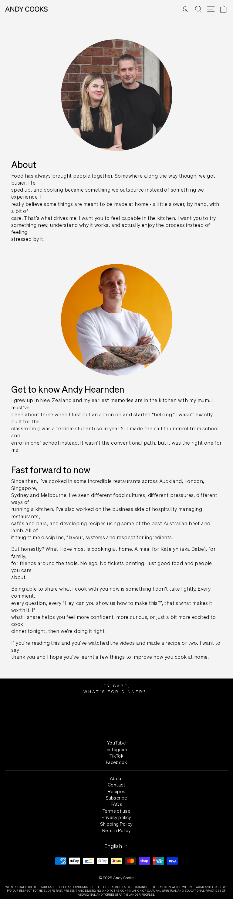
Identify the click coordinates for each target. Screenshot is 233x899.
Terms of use (116, 811)
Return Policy (116, 830)
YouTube (116, 743)
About (116, 778)
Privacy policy (116, 817)
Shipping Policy (116, 824)
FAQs (117, 804)
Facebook (116, 762)
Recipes (117, 791)
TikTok (116, 756)
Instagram (116, 749)
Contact (116, 785)
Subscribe (116, 798)
